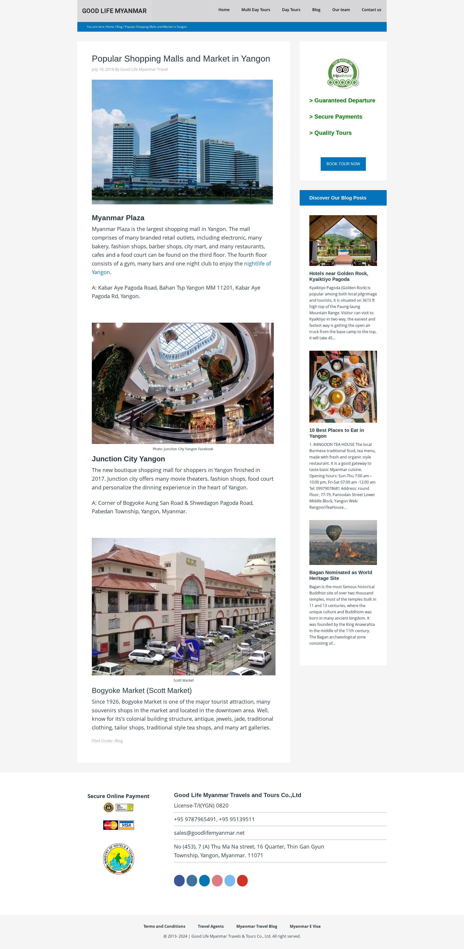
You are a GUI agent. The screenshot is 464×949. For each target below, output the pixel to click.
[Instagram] (192, 880)
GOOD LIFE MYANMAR (114, 10)
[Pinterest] (217, 880)
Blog (119, 740)
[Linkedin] (204, 880)
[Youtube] (242, 880)
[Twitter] (230, 880)
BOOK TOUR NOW (343, 164)
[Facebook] (179, 880)
